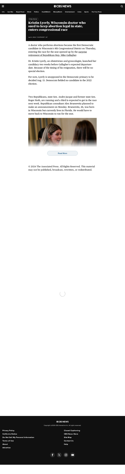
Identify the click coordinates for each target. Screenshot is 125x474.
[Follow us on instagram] (65, 454)
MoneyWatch (57, 12)
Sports (86, 12)
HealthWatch (46, 12)
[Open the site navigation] (22, 6)
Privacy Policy (8, 430)
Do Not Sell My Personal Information (18, 437)
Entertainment (70, 12)
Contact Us (68, 441)
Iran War (10, 12)
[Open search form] (122, 6)
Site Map (68, 437)
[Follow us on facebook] (52, 454)
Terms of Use (8, 441)
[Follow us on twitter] (59, 454)
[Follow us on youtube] (72, 454)
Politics (36, 12)
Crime (79, 12)
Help (66, 444)
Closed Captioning (72, 430)
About (5, 444)
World (29, 12)
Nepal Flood (20, 12)
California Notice (9, 434)
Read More (62, 153)
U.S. (3, 12)
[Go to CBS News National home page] (62, 6)
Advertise (6, 448)
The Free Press (97, 12)
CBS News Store (71, 434)
